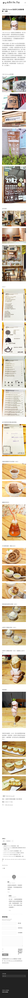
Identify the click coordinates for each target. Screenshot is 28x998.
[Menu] (25, 2)
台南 (11, 859)
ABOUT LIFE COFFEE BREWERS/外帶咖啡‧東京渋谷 (14, 852)
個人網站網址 (20, 932)
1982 (5, 859)
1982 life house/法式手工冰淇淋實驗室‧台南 (12, 851)
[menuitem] (25, 2)
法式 (22, 859)
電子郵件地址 (20, 927)
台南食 (9, 13)
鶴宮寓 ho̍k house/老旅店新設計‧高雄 (11, 846)
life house (8, 859)
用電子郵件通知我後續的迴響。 (20, 950)
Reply (9, 891)
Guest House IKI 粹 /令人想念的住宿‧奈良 (12, 854)
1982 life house (9, 805)
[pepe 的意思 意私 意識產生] (11, 2)
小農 (15, 859)
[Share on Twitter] (4, 868)
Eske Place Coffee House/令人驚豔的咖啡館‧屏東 (14, 856)
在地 (13, 859)
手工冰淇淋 (19, 859)
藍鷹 (24, 859)
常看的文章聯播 (5, 992)
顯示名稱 (19, 923)
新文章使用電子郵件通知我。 (20, 953)
